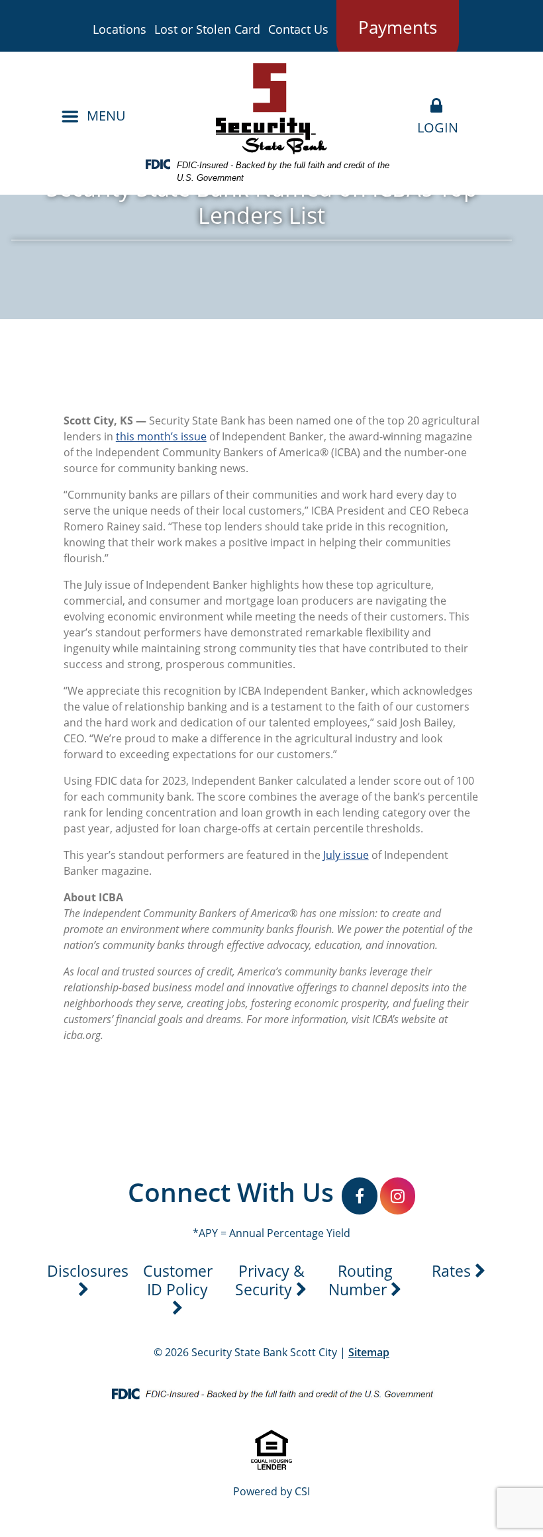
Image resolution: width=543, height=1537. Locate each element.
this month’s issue (161, 436)
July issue (346, 855)
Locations (119, 29)
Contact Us (298, 29)
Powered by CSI (271, 1491)
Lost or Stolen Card (207, 29)
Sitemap (368, 1352)
